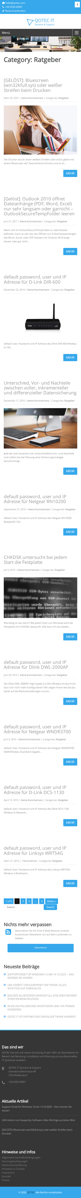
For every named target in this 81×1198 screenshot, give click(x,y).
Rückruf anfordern (15, 10)
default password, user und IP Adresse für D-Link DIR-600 (35, 279)
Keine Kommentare (32, 98)
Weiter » (51, 901)
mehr (70, 173)
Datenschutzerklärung (14, 1165)
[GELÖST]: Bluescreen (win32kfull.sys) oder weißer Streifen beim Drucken (33, 85)
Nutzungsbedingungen (15, 1161)
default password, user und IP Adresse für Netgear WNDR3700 (37, 729)
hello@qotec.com (15, 3)
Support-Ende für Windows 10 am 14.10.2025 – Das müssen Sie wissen (41, 976)
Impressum (8, 1172)
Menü (6, 33)
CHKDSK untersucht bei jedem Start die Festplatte (35, 559)
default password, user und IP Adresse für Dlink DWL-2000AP (36, 664)
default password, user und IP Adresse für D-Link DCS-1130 (35, 789)
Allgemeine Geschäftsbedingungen (21, 1157)
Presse (5, 1180)
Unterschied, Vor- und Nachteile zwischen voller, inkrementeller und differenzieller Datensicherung (40, 388)
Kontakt (6, 1176)
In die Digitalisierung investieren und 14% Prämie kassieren (41, 1008)
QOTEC (31, 1192)
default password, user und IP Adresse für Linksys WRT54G (35, 850)
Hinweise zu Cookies (13, 1168)
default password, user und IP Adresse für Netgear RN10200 (35, 498)
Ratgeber (64, 98)
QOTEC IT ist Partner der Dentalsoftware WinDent (42, 1016)
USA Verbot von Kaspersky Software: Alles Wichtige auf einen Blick (37, 986)
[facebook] (77, 4)
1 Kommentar (29, 861)
